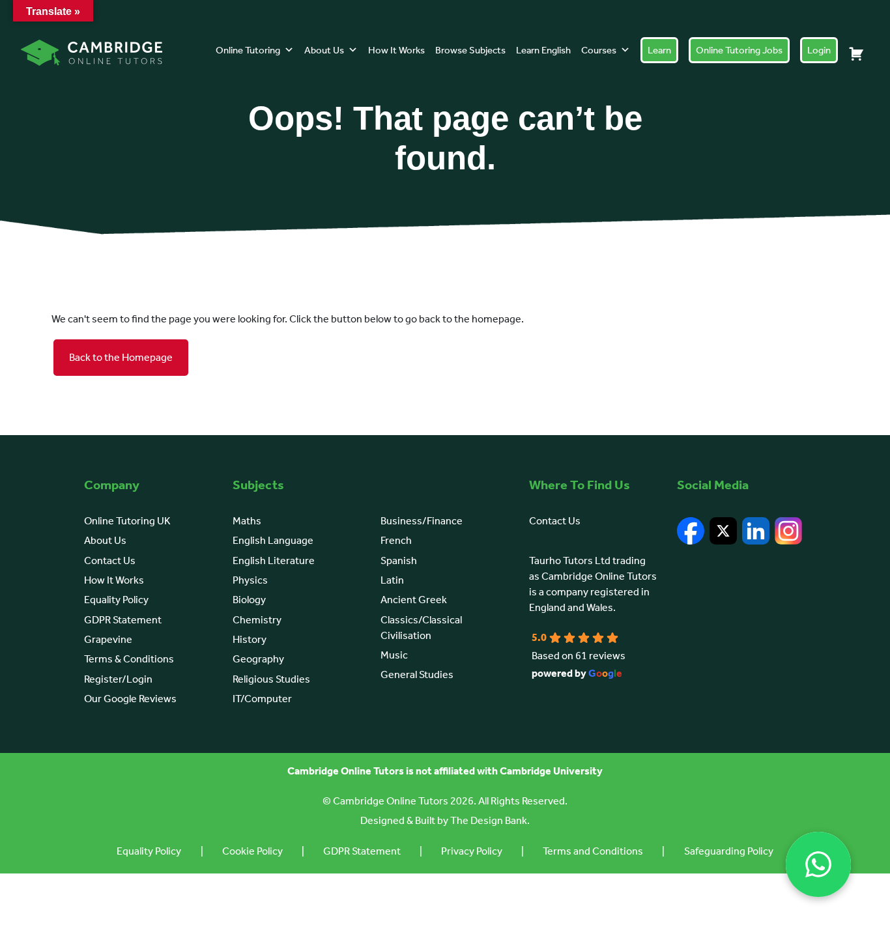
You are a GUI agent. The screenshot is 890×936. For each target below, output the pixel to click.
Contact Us (110, 560)
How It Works (396, 50)
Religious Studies (271, 679)
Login (819, 50)
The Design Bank (488, 820)
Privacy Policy (471, 851)
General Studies (416, 674)
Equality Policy (116, 599)
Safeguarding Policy (728, 851)
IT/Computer (262, 698)
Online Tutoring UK (127, 521)
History (249, 639)
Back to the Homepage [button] (121, 357)
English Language (273, 540)
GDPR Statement (123, 620)
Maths (247, 521)
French (396, 540)
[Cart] (856, 53)
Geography (258, 659)
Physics (250, 580)
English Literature (274, 560)
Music (394, 655)
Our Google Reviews (130, 698)
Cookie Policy (252, 851)
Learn (659, 50)
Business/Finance (421, 521)
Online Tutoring (248, 50)
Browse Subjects (470, 50)
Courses (598, 50)
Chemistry (257, 620)
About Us (324, 50)
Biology (249, 599)
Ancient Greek (413, 599)
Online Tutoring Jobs (739, 50)
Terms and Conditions (593, 851)
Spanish (398, 560)
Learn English (543, 50)
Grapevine (108, 639)
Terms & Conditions (129, 659)
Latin (392, 580)
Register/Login (118, 679)
